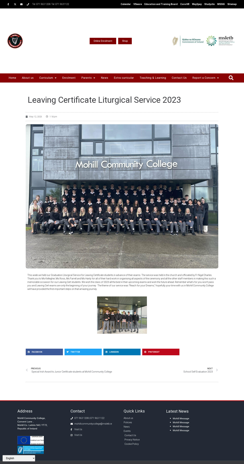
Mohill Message (181, 418)
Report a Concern (203, 77)
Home (12, 77)
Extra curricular (124, 77)
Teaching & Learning (153, 77)
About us (28, 77)
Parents (86, 77)
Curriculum (46, 77)
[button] (231, 78)
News (104, 77)
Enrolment (69, 77)
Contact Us (179, 77)
